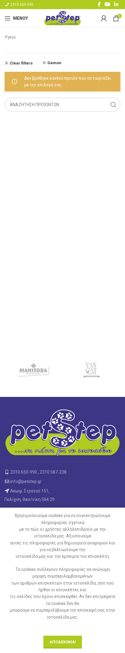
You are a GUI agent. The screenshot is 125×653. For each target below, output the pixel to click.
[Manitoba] (33, 369)
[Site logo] (62, 18)
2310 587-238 (53, 472)
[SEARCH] (113, 105)
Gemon (54, 63)
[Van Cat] (91, 369)
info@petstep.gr (26, 481)
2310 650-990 (21, 4)
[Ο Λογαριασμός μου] (104, 18)
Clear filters (21, 63)
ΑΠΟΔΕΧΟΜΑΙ (62, 642)
